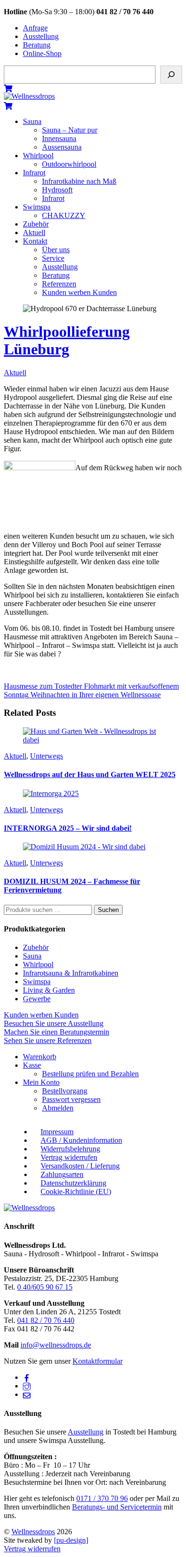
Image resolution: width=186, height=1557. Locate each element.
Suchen (108, 909)
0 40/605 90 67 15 (44, 1287)
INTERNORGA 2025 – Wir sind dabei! (68, 828)
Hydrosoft (57, 190)
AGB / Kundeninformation (81, 1140)
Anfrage (35, 28)
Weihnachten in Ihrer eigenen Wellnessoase (95, 695)
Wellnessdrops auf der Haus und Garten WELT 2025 (90, 774)
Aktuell (34, 232)
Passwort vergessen (71, 1099)
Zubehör (36, 224)
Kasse (32, 1065)
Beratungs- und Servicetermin (117, 1507)
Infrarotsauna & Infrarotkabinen (70, 973)
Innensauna (59, 138)
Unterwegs (46, 756)
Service (53, 258)
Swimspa (37, 207)
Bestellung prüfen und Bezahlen (90, 1074)
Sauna (32, 121)
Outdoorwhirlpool (69, 164)
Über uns (56, 250)
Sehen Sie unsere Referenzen (48, 1040)
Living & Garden (49, 990)
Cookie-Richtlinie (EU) (76, 1191)
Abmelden (57, 1108)
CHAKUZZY (63, 215)
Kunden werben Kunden (79, 292)
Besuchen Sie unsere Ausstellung (53, 1023)
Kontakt (35, 241)
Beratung (37, 45)
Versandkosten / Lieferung (80, 1166)
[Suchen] (171, 75)
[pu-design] (71, 1540)
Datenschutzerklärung (73, 1183)
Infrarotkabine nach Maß (79, 181)
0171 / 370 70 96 (102, 1498)
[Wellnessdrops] (29, 96)
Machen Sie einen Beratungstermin (56, 1032)
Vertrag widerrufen (69, 1157)
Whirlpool (38, 156)
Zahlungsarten (62, 1174)
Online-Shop (42, 53)
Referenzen (59, 284)
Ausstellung (41, 36)
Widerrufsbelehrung (70, 1149)
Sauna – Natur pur (69, 130)
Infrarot (34, 173)
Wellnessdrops (33, 1532)
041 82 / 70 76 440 (45, 1320)
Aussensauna (62, 147)
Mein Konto (41, 1082)
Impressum (57, 1132)
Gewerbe (37, 999)
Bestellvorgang (64, 1091)
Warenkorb (39, 1057)
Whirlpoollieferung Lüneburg (67, 340)
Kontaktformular (97, 1361)
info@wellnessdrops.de (56, 1345)
